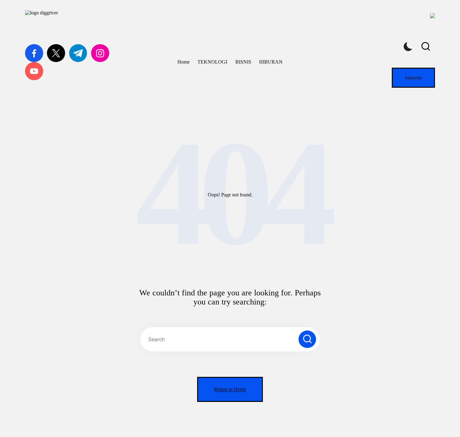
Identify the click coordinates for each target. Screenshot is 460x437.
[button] (413, 78)
